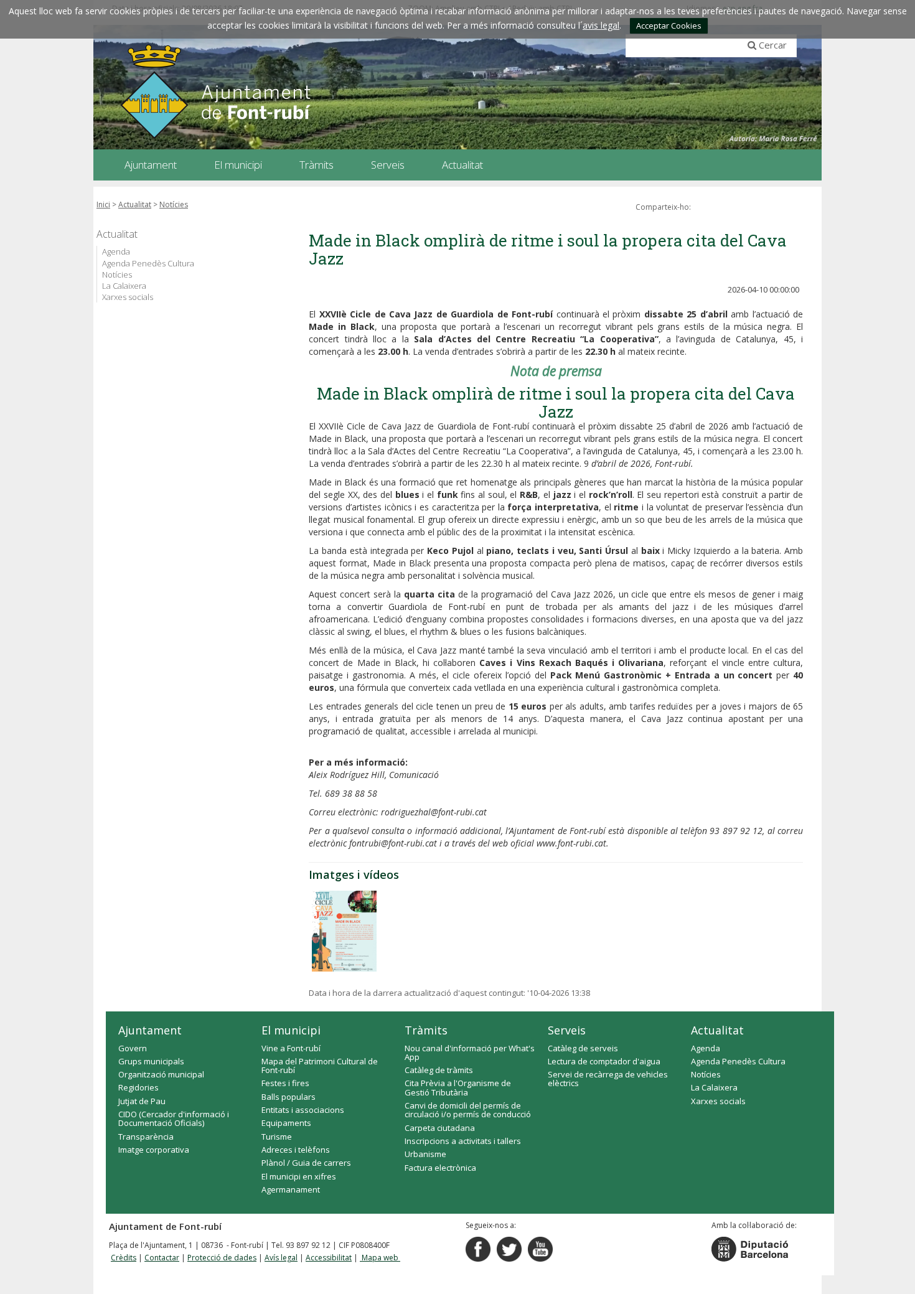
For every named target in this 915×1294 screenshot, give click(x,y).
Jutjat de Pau (142, 1101)
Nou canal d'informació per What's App (470, 1052)
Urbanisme (425, 1154)
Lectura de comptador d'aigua (604, 1061)
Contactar (161, 1257)
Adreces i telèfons (295, 1149)
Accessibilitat (329, 1257)
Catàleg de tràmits (439, 1070)
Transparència (146, 1136)
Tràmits (426, 1030)
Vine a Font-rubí (291, 1048)
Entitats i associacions (302, 1109)
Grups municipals (151, 1061)
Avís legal (281, 1257)
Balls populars (288, 1096)
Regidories (138, 1087)
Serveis (567, 1030)
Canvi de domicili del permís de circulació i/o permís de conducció (468, 1110)
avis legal (601, 25)
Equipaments (286, 1122)
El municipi (291, 1030)
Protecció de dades (221, 1257)
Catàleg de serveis (583, 1048)
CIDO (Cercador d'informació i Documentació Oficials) (173, 1118)
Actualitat (134, 204)
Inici (103, 204)
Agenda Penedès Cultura (148, 263)
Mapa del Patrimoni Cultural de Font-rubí (319, 1066)
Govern (132, 1048)
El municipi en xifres (298, 1176)
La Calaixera (124, 285)
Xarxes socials (127, 296)
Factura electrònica (440, 1167)
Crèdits (123, 1257)
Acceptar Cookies (669, 25)
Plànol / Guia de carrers (306, 1162)
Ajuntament (150, 1030)
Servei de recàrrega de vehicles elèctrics (608, 1079)
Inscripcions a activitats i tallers (463, 1140)
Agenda (116, 251)
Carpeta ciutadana (440, 1127)
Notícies (173, 204)
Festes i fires (285, 1083)
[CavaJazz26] (344, 931)
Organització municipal (161, 1074)
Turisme (276, 1136)
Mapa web (380, 1257)
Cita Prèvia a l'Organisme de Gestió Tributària (458, 1087)
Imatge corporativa (153, 1149)
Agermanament (290, 1189)
